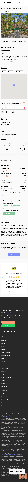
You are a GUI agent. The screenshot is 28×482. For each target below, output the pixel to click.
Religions (10, 72)
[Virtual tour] (2, 35)
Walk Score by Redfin (6, 160)
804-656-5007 (8, 312)
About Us (3, 340)
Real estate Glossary (6, 399)
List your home (9, 213)
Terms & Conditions (6, 352)
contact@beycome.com (10, 314)
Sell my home (4, 368)
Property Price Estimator (7, 377)
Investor (3, 349)
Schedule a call (8, 322)
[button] (14, 85)
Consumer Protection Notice (17, 454)
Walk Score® (6, 146)
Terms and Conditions (18, 415)
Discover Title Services (20, 192)
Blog (2, 402)
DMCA (2, 358)
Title (2, 374)
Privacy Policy (4, 416)
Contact (3, 393)
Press (2, 346)
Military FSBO (4, 383)
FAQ (2, 405)
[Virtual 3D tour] (6, 35)
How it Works (4, 396)
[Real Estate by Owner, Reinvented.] (7, 3)
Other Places (19, 72)
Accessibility (4, 361)
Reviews (3, 343)
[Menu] (25, 3)
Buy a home (4, 371)
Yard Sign (3, 380)
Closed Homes (4, 386)
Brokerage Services (8, 454)
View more (14, 254)
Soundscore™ (24, 146)
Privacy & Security (5, 355)
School (4, 72)
